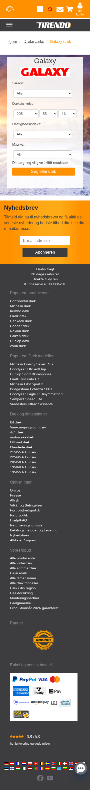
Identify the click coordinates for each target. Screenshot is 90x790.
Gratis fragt (45, 269)
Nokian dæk (19, 331)
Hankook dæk (21, 321)
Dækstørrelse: (23, 103)
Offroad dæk (20, 442)
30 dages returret (45, 274)
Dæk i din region (23, 588)
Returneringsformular (27, 525)
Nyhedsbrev (19, 535)
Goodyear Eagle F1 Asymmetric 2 (36, 394)
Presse (15, 495)
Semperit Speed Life (26, 399)
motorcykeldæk (22, 437)
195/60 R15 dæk (23, 467)
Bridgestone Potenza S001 (31, 389)
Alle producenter (23, 558)
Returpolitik (19, 515)
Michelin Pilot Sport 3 (26, 384)
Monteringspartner (24, 598)
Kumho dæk (19, 311)
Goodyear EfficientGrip (28, 369)
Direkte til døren (45, 279)
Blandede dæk (21, 447)
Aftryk (14, 500)
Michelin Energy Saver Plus (31, 364)
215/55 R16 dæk (23, 452)
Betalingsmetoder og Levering (34, 530)
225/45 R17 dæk (23, 457)
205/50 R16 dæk (23, 462)
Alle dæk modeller (24, 583)
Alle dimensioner (23, 578)
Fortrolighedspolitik (25, 510)
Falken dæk (19, 336)
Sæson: (18, 83)
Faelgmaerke (20, 603)
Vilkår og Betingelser (26, 505)
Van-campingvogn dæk (28, 427)
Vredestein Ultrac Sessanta (31, 404)
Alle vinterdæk (21, 563)
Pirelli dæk (18, 316)
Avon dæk (18, 346)
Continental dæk (23, 301)
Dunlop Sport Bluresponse (31, 374)
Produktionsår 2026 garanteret (34, 608)
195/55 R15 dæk (23, 472)
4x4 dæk (17, 432)
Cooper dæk (20, 326)
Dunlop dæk (19, 341)
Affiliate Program (23, 540)
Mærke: (18, 144)
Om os (15, 490)
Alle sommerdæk (23, 568)
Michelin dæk (20, 306)
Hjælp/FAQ (18, 520)
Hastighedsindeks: (26, 124)
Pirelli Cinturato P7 (24, 379)
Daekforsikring (21, 593)
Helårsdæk (18, 573)
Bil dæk (16, 422)
